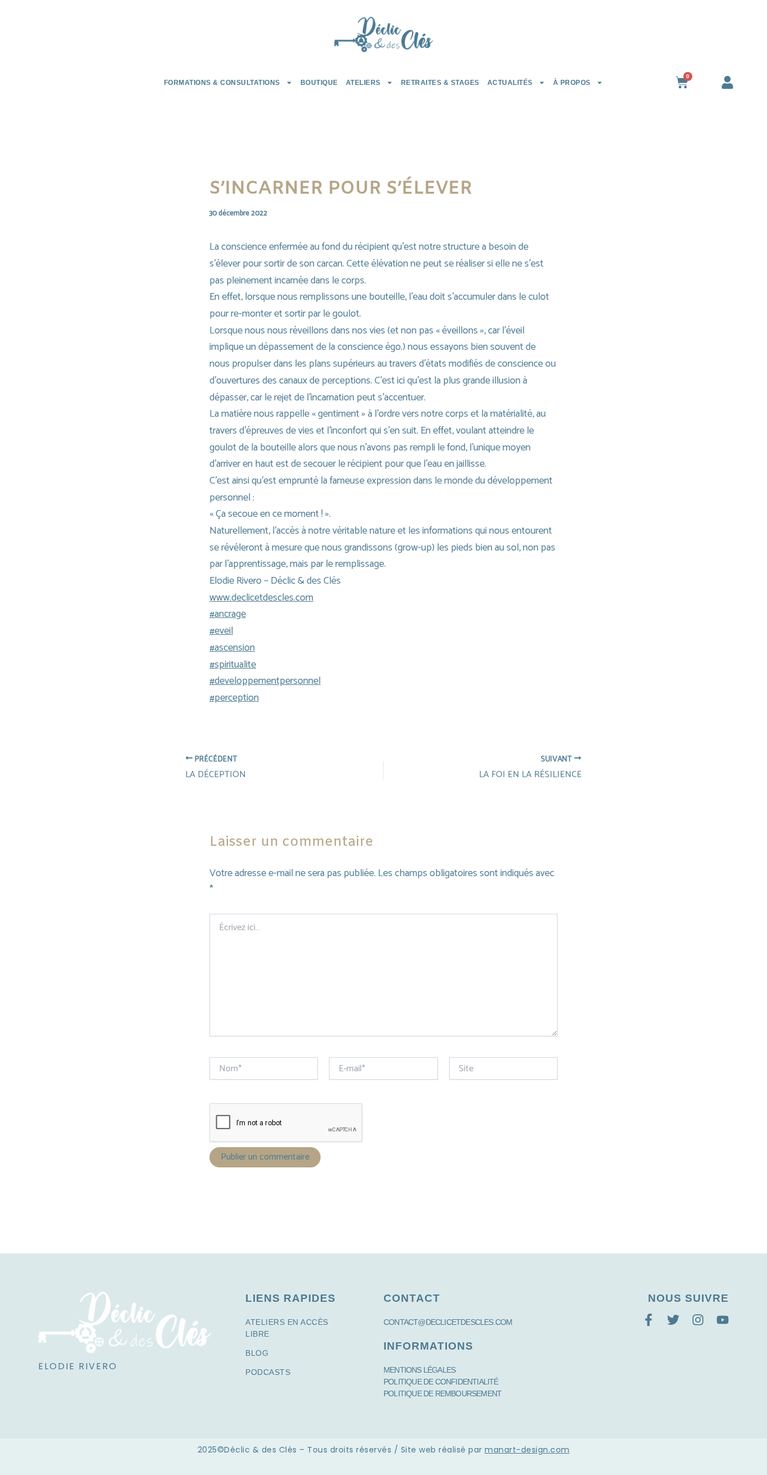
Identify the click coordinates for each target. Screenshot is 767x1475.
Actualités (510, 83)
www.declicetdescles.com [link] (261, 597)
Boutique (319, 83)
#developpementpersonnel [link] (265, 681)
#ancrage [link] (227, 614)
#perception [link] (234, 697)
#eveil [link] (221, 631)
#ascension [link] (232, 647)
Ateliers (363, 83)
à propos (572, 83)
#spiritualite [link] (232, 664)
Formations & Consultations (222, 83)
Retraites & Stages (440, 83)
